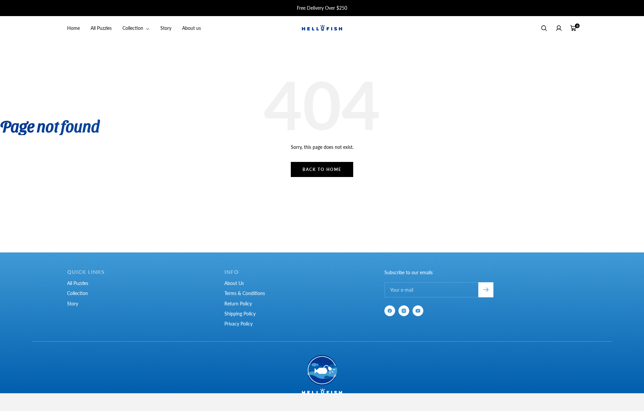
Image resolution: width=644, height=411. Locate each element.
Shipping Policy (240, 313)
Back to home (322, 169)
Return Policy (238, 303)
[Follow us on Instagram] (403, 310)
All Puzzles (101, 28)
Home (73, 28)
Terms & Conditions (244, 293)
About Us (234, 283)
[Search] (544, 28)
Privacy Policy (238, 324)
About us (191, 28)
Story (165, 28)
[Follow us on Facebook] (389, 310)
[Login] (558, 28)
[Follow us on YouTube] (418, 310)
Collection (133, 28)
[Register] (485, 289)
